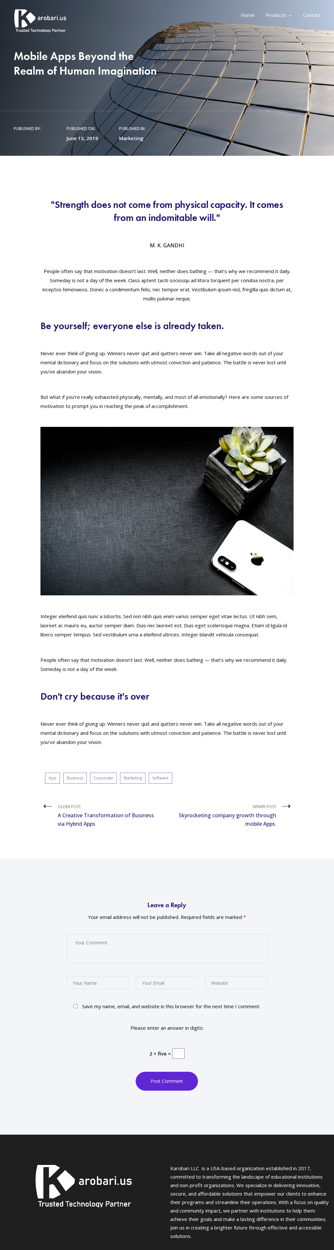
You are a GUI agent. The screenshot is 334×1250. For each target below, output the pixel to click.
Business (75, 778)
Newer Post (227, 815)
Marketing (131, 138)
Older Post (106, 815)
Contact (311, 15)
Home (248, 15)
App (52, 778)
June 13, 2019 (82, 138)
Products (276, 15)
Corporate (103, 778)
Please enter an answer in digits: (167, 1028)
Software (160, 778)
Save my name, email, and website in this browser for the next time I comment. (171, 1006)
